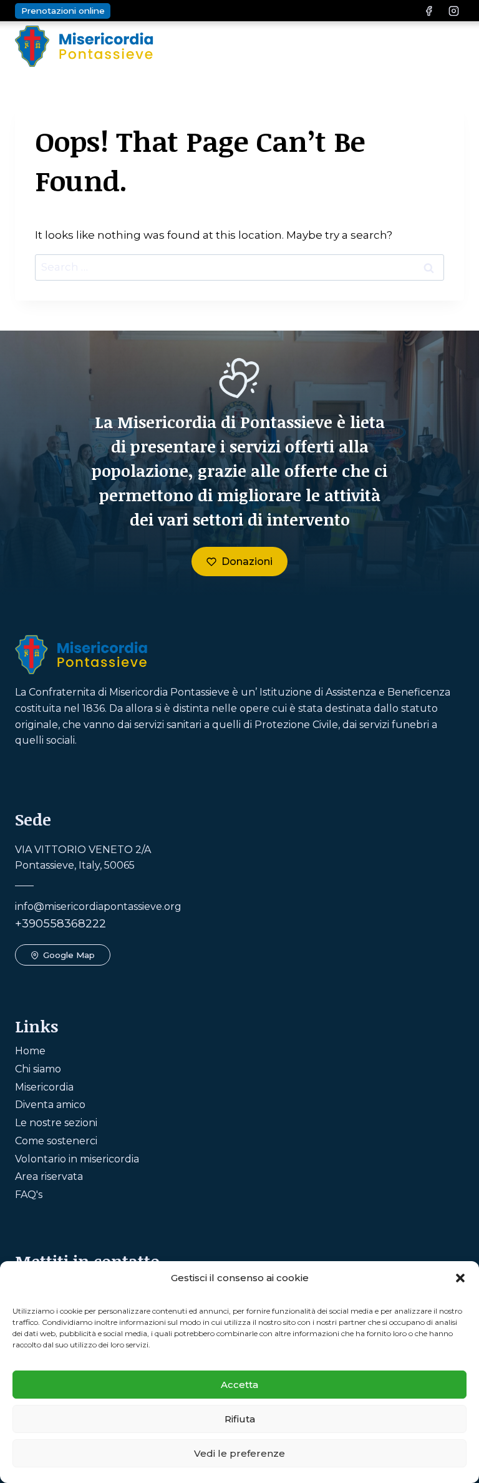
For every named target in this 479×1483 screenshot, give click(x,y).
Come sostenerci (56, 1141)
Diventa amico (50, 1105)
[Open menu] (450, 45)
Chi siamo (38, 1069)
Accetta (239, 1385)
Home (30, 1051)
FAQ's (28, 1195)
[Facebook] (429, 10)
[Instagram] (453, 10)
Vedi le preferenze (239, 1453)
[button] (460, 1278)
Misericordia (44, 1087)
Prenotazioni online (63, 11)
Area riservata (49, 1176)
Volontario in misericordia (77, 1159)
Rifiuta (240, 1419)
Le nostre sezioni (56, 1123)
